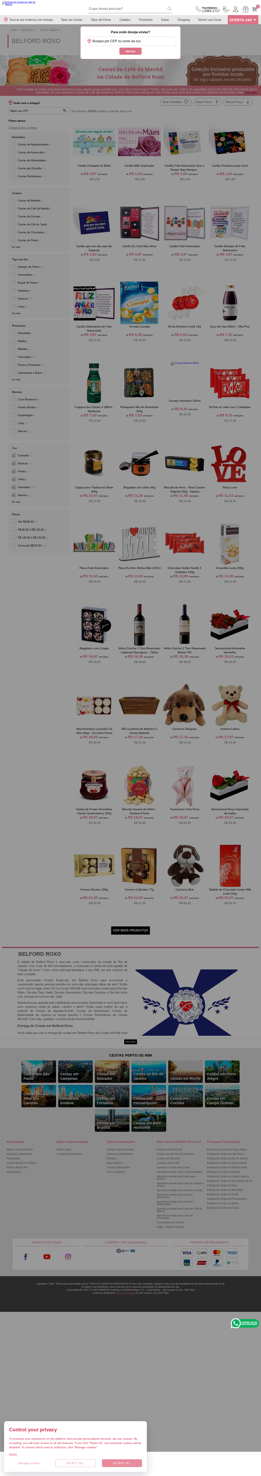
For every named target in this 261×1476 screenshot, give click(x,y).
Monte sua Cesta (209, 19)
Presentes (146, 19)
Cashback (226, 9)
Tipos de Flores (101, 19)
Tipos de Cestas (71, 19)
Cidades (124, 19)
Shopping (183, 19)
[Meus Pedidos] (246, 9)
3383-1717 (211, 10)
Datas (165, 19)
